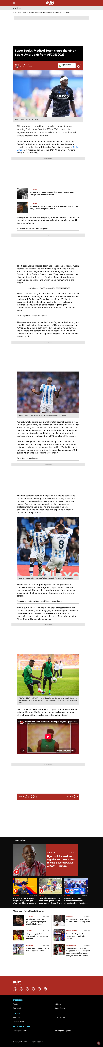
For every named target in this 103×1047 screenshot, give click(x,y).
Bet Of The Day (71, 930)
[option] (25, 892)
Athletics (29, 945)
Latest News (17, 8)
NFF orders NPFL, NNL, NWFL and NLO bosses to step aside (78, 920)
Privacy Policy (18, 1022)
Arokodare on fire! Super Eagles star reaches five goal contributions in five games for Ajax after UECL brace (78, 952)
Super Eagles (71, 945)
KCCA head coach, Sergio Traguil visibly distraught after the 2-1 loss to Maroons (24, 900)
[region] (51, 891)
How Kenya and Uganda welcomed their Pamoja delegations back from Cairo (76, 900)
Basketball (17, 1008)
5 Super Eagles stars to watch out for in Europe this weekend (37, 936)
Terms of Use (60, 1018)
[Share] (79, 66)
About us (16, 1018)
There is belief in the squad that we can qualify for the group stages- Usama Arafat (50, 900)
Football (18, 12)
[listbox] (51, 891)
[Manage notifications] (98, 1043)
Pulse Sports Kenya (20, 1031)
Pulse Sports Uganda (63, 1031)
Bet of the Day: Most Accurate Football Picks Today (75, 936)
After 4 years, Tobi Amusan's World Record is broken (37, 949)
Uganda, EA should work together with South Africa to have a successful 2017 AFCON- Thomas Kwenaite (61, 861)
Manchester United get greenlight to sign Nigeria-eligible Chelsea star (36, 921)
